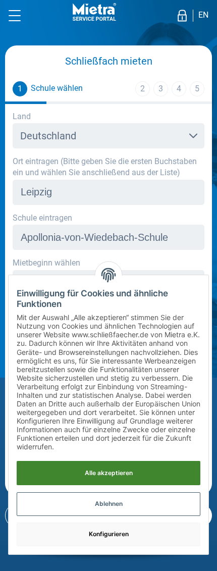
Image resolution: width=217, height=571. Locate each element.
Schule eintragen (42, 218)
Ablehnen (109, 503)
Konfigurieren (109, 534)
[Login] (182, 16)
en (203, 15)
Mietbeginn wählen (46, 263)
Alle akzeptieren (109, 473)
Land (22, 116)
